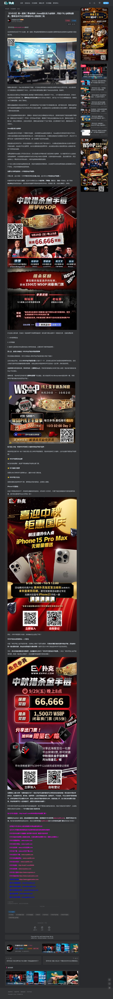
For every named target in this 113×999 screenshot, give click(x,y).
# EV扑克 (11, 914)
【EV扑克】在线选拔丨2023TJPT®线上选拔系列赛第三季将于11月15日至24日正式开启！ (98, 125)
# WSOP (38, 914)
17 (17, 948)
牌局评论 (55, 3)
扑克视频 (48, 3)
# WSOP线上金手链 (13, 917)
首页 (21, 3)
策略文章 (41, 3)
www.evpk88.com (29, 858)
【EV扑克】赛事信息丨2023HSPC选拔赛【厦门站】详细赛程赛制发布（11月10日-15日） (98, 118)
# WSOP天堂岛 (64, 914)
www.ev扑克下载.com (26, 851)
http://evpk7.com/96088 (27, 813)
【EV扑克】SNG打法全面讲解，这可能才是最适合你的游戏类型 (98, 132)
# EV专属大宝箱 (20, 914)
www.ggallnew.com (28, 897)
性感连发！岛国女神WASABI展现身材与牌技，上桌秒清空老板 (99, 110)
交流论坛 (27, 3)
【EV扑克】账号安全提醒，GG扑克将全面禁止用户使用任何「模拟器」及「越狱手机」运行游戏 (99, 104)
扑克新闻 (34, 3)
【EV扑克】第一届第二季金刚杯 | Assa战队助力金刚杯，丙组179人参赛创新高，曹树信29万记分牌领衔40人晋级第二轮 (41, 14)
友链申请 (10, 992)
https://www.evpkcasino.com (28, 876)
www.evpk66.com (27, 855)
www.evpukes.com (25, 869)
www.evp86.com (19, 27)
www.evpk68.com (26, 862)
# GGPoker (45, 914)
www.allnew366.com (29, 886)
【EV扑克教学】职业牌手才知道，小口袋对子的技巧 (98, 96)
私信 (74, 20)
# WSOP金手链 (54, 914)
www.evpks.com (26, 840)
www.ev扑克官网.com (26, 847)
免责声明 (16, 992)
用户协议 (29, 992)
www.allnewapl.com (26, 894)
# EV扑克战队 (30, 914)
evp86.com (44, 821)
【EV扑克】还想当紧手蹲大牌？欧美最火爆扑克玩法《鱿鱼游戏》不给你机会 (98, 82)
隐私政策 (23, 992)
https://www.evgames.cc (27, 872)
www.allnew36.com (28, 883)
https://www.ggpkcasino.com (28, 879)
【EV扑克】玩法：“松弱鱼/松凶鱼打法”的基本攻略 (98, 89)
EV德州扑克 (15, 20)
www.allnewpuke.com (31, 890)
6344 (22, 948)
